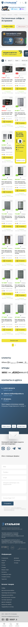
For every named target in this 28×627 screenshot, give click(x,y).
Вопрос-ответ (5, 569)
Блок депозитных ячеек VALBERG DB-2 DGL (20, 114)
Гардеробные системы (8, 607)
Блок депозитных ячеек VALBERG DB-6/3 (7, 183)
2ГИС (14, 426)
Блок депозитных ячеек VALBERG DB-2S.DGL (7, 148)
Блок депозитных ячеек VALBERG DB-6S (7, 252)
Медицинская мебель (7, 595)
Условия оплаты (6, 576)
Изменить (6, 401)
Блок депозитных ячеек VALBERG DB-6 (20, 182)
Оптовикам (17, 560)
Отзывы (4, 567)
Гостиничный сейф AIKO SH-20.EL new (20, 80)
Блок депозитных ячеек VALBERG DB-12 (7, 321)
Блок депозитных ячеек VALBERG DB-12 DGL (7, 217)
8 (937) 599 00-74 (9, 388)
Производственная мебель (9, 592)
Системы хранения (7, 599)
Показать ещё (14, 340)
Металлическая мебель (8, 590)
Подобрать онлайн (20, 160)
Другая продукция (6, 602)
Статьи (3, 565)
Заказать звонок (8, 390)
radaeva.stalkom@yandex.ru (14, 394)
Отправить (7, 503)
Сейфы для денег (22, 26)
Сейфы (3, 588)
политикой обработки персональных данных (12, 508)
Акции (3, 562)
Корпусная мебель (7, 604)
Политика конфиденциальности (10, 616)
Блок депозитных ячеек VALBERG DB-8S (20, 286)
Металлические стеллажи (8, 597)
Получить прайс (8, 395)
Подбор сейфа (8, 26)
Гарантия (4, 579)
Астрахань (7, 399)
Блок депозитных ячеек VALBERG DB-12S (20, 321)
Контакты (4, 572)
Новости (4, 560)
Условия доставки (6, 574)
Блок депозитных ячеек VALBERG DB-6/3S (20, 217)
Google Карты (21, 426)
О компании (5, 558)
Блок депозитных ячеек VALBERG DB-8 (7, 285)
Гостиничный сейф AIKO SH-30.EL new (7, 113)
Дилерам (16, 558)
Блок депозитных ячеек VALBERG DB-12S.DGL (20, 252)
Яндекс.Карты (6, 426)
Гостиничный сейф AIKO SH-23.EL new (7, 80)
